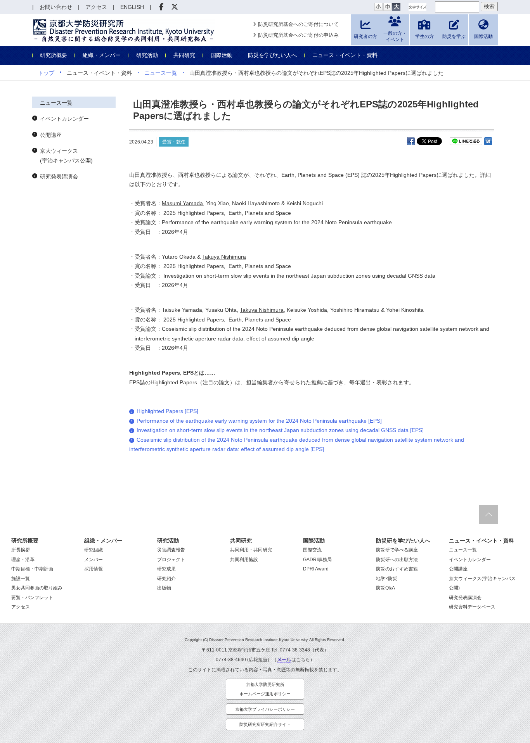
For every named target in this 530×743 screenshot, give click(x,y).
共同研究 (184, 55)
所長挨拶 (20, 550)
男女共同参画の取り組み (36, 588)
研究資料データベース (472, 607)
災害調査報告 (171, 550)
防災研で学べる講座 (397, 550)
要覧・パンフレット (32, 597)
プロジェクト (171, 559)
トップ (46, 73)
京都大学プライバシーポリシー (265, 709)
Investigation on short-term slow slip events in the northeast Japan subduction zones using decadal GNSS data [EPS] (280, 430)
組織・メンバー (102, 55)
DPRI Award (316, 569)
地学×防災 (386, 578)
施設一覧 (20, 578)
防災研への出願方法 (397, 559)
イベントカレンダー (64, 119)
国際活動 (221, 55)
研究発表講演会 (59, 176)
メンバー (93, 559)
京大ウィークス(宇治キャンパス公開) (66, 156)
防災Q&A (385, 588)
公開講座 (51, 135)
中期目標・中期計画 (32, 569)
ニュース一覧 (160, 73)
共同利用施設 (244, 559)
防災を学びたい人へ (272, 55)
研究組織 (93, 550)
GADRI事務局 (317, 559)
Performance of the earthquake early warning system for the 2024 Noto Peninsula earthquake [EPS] (259, 421)
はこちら (300, 659)
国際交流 (312, 550)
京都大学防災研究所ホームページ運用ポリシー (265, 689)
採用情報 (93, 569)
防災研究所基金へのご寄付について (298, 24)
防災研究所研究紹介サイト (265, 724)
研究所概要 (53, 55)
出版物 (164, 588)
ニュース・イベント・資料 (345, 55)
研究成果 (166, 569)
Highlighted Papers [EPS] (167, 411)
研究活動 (147, 55)
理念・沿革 (23, 559)
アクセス (20, 607)
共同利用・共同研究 (251, 550)
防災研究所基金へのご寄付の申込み (298, 35)
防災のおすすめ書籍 (397, 569)
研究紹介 (166, 578)
